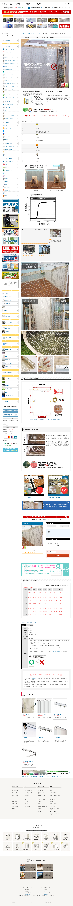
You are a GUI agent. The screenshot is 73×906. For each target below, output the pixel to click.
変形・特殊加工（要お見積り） (55, 497)
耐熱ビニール (7, 190)
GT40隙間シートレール (27, 737)
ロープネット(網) (28, 788)
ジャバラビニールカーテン (43, 714)
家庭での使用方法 (8, 152)
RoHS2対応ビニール (9, 94)
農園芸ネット (27, 795)
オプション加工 (28, 497)
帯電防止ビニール (8, 170)
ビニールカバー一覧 (9, 104)
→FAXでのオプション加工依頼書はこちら (38, 649)
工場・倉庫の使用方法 (9, 146)
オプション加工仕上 (34, 647)
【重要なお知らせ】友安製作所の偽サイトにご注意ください (36, 830)
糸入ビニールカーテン (9, 57)
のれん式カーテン (8, 80)
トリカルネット (27, 793)
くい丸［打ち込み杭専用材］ (43, 806)
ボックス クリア (8, 110)
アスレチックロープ (28, 792)
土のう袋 (39, 811)
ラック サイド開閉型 (9, 112)
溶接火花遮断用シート (9, 69)
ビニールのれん (8, 91)
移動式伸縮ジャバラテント (42, 804)
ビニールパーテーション (10, 86)
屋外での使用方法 (8, 154)
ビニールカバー (15, 790)
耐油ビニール (7, 195)
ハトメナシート (8, 131)
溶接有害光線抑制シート (10, 72)
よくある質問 (52, 806)
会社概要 (51, 801)
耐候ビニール (7, 181)
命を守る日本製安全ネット (55, 795)
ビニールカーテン (7, 15)
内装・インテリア (41, 786)
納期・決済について (53, 803)
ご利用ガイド (52, 799)
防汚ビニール (7, 187)
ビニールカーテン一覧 (9, 49)
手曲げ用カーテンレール (16, 804)
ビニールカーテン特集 (54, 793)
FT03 (37, 125)
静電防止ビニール (8, 173)
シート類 (13, 793)
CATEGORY (17, 4)
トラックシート (8, 139)
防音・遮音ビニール (9, 192)
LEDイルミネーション (42, 809)
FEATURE (28, 4)
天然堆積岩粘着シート (42, 792)
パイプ (46, 15)
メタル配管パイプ (28, 804)
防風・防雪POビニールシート (11, 60)
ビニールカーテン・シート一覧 (34, 33)
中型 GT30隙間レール (58, 737)
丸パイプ (26, 801)
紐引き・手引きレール (16, 806)
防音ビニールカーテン (9, 66)
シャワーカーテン (41, 790)
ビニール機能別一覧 (9, 161)
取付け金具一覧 (15, 795)
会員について (52, 814)
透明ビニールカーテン (9, 54)
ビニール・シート (15, 786)
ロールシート (7, 133)
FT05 (37, 135)
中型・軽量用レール (15, 801)
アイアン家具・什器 (41, 795)
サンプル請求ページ (57, 651)
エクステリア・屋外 (41, 799)
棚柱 (38, 793)
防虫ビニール (7, 167)
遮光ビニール (7, 184)
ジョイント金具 (27, 806)
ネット (37, 15)
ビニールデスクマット (9, 77)
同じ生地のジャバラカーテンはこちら (33, 552)
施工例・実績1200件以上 (54, 808)
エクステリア (65, 15)
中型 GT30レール (41, 737)
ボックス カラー (8, 107)
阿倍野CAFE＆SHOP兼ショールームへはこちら (27, 895)
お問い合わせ (52, 809)
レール (17, 15)
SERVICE (39, 4)
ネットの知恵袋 (53, 792)
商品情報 (23, 625)
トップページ (24, 33)
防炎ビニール (7, 164)
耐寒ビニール (7, 178)
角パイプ (26, 803)
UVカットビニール (8, 175)
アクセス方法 (27, 894)
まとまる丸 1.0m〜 (26, 714)
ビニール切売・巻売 (9, 74)
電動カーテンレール (15, 803)
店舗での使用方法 (8, 149)
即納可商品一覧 (8, 52)
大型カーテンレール (15, 799)
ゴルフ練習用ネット (28, 790)
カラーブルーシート (9, 128)
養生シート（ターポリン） (10, 63)
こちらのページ (35, 678)
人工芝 (39, 803)
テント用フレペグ (41, 808)
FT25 (37, 146)
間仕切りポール (27, 15)
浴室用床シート (40, 788)
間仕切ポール (14, 808)
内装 (56, 15)
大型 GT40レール (57, 714)
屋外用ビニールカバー (9, 118)
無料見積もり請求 (53, 811)
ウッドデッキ (40, 801)
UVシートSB (7, 136)
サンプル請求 (52, 804)
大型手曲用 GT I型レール (28, 761)
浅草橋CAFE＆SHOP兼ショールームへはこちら (45, 895)
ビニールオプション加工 (10, 97)
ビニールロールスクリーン (10, 83)
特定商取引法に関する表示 (55, 813)
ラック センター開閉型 (9, 115)
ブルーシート (7, 125)
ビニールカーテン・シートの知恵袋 (55, 789)
